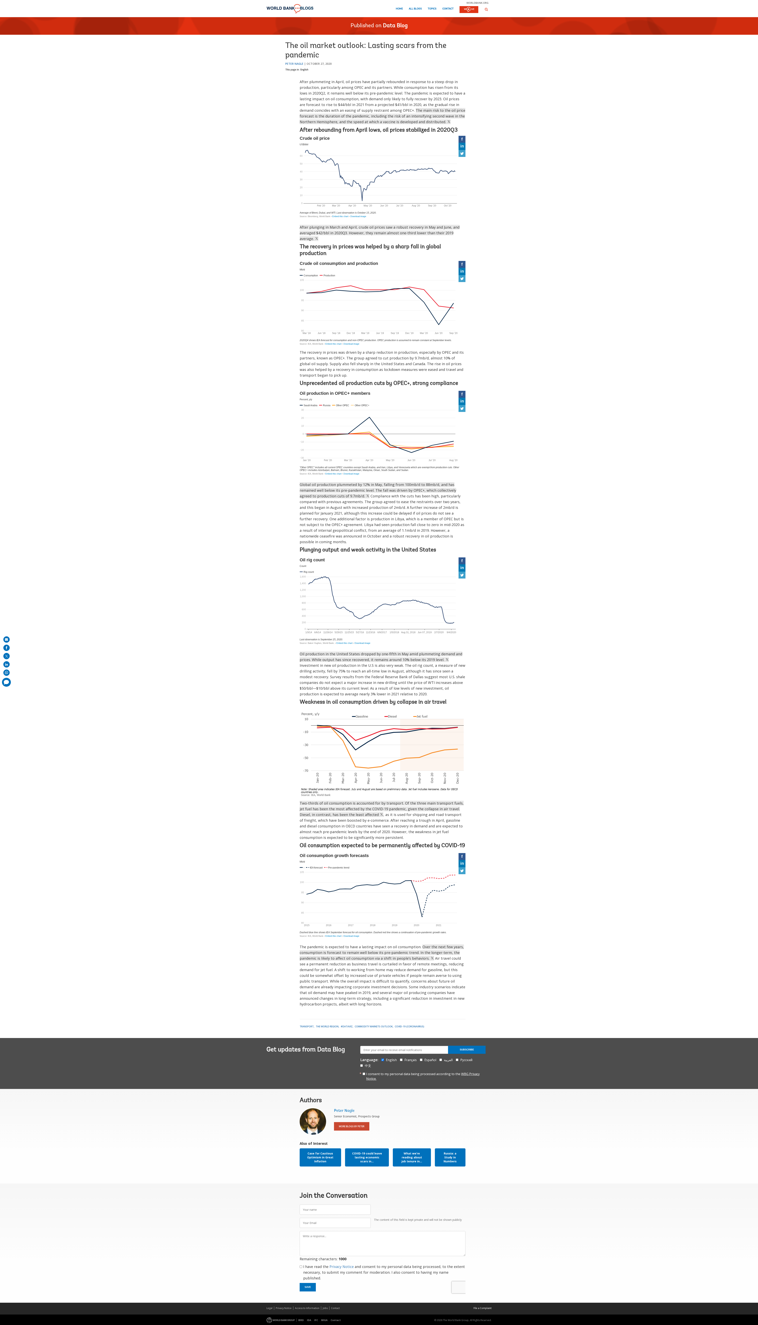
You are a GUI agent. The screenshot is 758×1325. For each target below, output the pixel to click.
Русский (466, 1060)
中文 (368, 1065)
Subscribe (467, 1049)
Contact (448, 9)
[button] (486, 9)
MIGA (324, 1320)
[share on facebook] (6, 648)
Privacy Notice (341, 1266)
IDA (309, 1320)
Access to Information (307, 1308)
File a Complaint (483, 1308)
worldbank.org (477, 3)
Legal (269, 1308)
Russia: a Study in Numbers (450, 1157)
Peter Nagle (294, 63)
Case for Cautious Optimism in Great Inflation (320, 1157)
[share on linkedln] (6, 664)
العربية (448, 1060)
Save (308, 1287)
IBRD (301, 1320)
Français (410, 1060)
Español (430, 1060)
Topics (432, 9)
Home (399, 9)
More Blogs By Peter (351, 1126)
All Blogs (415, 9)
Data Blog (395, 26)
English (304, 69)
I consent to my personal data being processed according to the (423, 1076)
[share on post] (6, 656)
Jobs (325, 1308)
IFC (316, 1320)
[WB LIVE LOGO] (469, 10)
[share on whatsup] (6, 673)
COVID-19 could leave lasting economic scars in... (367, 1157)
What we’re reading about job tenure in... (412, 1157)
